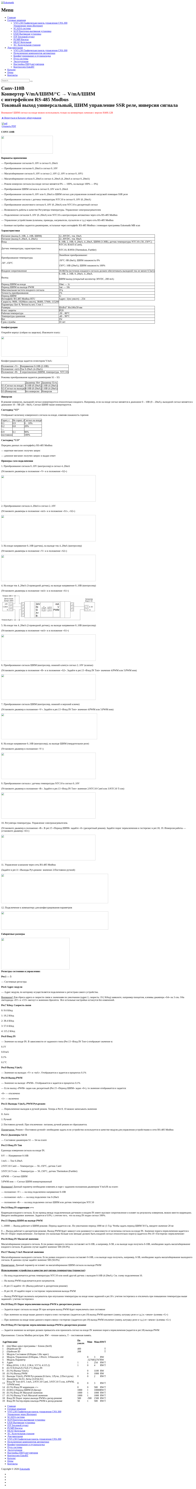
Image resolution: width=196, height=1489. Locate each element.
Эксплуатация (20, 61)
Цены (10, 72)
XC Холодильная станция (26, 45)
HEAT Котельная (22, 42)
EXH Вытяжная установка (27, 34)
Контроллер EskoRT (23, 67)
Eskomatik (25, 1469)
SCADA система (22, 28)
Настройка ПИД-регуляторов (28, 64)
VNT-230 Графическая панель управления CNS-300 (40, 50)
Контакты (12, 75)
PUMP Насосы (21, 39)
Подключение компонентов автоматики (34, 53)
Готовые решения (16, 20)
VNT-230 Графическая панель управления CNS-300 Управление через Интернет (40, 24)
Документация (15, 47)
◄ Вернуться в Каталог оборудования (21, 118)
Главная (11, 17)
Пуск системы (20, 58)
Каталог (11, 69)
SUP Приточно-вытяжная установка (32, 31)
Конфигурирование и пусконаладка (32, 56)
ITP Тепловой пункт (24, 36)
